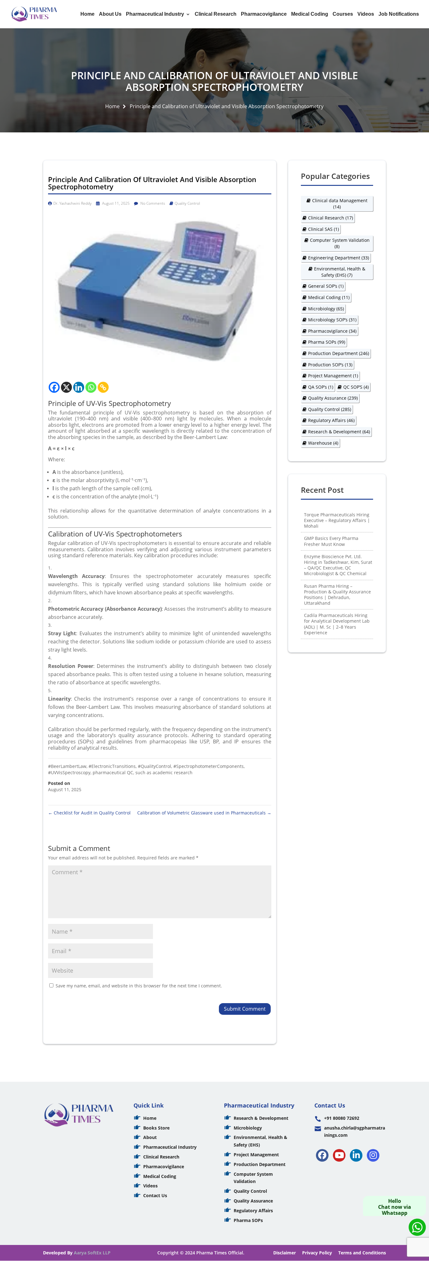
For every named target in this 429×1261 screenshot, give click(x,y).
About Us (110, 14)
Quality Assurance (333, 398)
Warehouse (323, 443)
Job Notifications (398, 14)
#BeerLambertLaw (67, 766)
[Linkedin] (78, 387)
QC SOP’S (356, 387)
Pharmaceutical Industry (155, 14)
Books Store (156, 1128)
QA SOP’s (320, 387)
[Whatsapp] (90, 387)
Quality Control (187, 203)
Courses (343, 14)
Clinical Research (215, 14)
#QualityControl (154, 766)
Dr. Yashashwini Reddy (72, 203)
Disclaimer (284, 1253)
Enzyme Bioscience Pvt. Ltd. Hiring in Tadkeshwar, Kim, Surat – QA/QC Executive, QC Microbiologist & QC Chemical (338, 565)
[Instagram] (373, 1155)
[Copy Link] (103, 387)
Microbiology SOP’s (332, 320)
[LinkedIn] (356, 1155)
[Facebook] (54, 387)
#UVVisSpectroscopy (69, 772)
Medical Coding (309, 14)
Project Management (333, 376)
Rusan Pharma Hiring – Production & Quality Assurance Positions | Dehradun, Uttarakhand (337, 594)
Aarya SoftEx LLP (92, 1253)
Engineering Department (338, 258)
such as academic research (164, 772)
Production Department (338, 353)
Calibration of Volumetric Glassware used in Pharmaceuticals (204, 813)
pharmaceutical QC (113, 772)
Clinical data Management (339, 203)
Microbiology (326, 309)
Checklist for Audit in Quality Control (89, 813)
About (150, 1137)
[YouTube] (339, 1155)
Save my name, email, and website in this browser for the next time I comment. (139, 986)
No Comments (152, 203)
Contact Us (155, 1195)
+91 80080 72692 (341, 1118)
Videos (365, 14)
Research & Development (339, 432)
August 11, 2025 (115, 203)
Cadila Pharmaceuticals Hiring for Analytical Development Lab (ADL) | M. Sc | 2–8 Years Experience (337, 624)
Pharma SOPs (326, 342)
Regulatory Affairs (331, 420)
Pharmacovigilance (264, 14)
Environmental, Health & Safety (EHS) (339, 272)
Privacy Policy (317, 1253)
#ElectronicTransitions (112, 766)
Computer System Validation (340, 243)
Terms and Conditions (362, 1253)
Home (87, 14)
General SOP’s (326, 286)
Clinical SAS (323, 229)
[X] (66, 387)
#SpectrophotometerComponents (208, 766)
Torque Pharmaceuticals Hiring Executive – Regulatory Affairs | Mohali (337, 520)
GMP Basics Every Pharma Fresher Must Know (331, 541)
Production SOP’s (330, 365)
